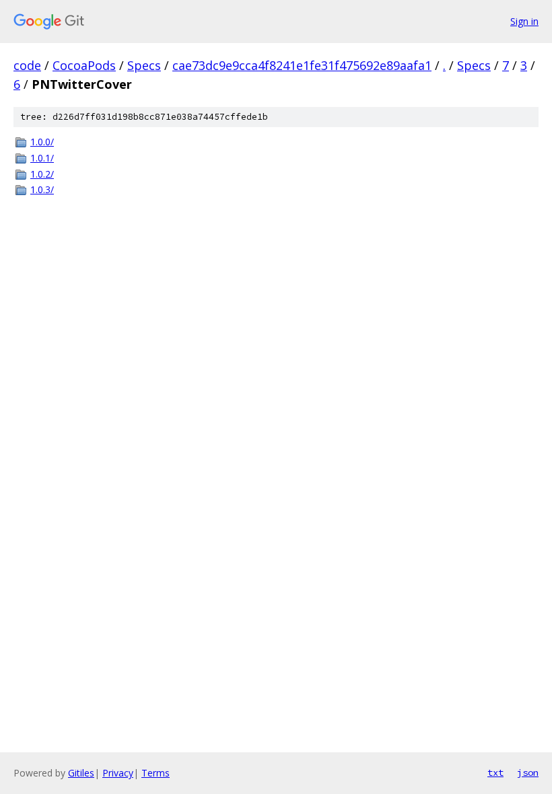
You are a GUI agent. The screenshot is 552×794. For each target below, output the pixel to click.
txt (495, 772)
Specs (144, 65)
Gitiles (81, 772)
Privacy (117, 772)
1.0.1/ (42, 157)
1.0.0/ (42, 141)
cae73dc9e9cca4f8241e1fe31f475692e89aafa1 (302, 65)
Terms (155, 772)
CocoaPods (84, 65)
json (528, 772)
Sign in (524, 21)
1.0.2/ (42, 174)
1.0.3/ (42, 189)
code (27, 65)
